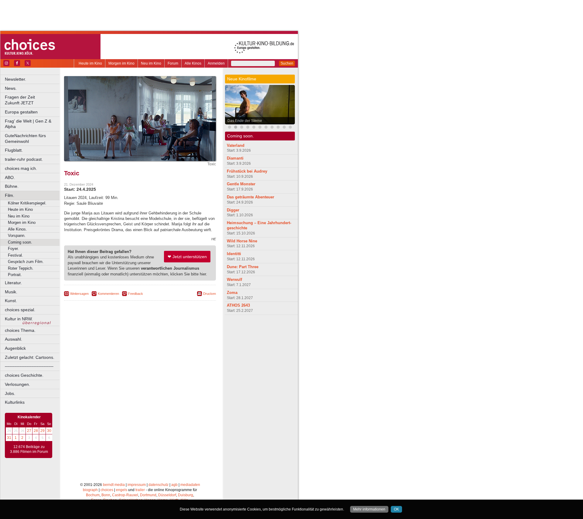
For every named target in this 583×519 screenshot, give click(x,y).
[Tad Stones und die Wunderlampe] (254, 128)
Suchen (287, 63)
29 (42, 431)
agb (174, 485)
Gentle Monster (241, 184)
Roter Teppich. (20, 268)
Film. (9, 195)
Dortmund (148, 495)
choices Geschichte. (24, 375)
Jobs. (10, 393)
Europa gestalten (21, 112)
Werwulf (234, 279)
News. (11, 88)
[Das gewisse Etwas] (272, 128)
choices (107, 490)
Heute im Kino (90, 63)
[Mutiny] (248, 128)
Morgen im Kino (121, 63)
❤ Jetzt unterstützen (187, 256)
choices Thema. (20, 330)
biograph (90, 490)
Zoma (232, 292)
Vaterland (235, 145)
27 (29, 431)
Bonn (105, 495)
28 (36, 431)
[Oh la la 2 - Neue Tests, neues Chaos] (242, 128)
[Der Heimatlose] (284, 128)
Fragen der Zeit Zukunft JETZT (32, 100)
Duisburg (185, 495)
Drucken (209, 293)
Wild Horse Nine (242, 241)
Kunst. (11, 300)
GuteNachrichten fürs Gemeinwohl (25, 138)
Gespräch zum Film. (26, 261)
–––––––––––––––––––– (29, 366)
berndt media (114, 485)
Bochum (93, 495)
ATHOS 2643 (238, 305)
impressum (137, 485)
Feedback (135, 293)
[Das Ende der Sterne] (236, 128)
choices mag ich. (21, 168)
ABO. (10, 177)
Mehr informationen (369, 509)
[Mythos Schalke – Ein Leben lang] (290, 128)
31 (9, 438)
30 (49, 431)
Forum (173, 63)
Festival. (15, 255)
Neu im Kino (151, 63)
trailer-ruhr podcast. (24, 159)
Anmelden (216, 63)
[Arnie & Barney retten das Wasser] (266, 128)
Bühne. (12, 186)
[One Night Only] (230, 128)
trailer (140, 490)
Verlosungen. (17, 384)
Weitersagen (79, 293)
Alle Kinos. (17, 229)
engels (121, 490)
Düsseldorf (167, 495)
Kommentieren (108, 293)
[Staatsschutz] (278, 128)
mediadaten (190, 485)
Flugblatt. (14, 150)
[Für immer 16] (260, 128)
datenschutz (158, 485)
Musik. (11, 291)
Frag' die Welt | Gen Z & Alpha (28, 124)
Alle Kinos (193, 63)
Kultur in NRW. (19, 318)
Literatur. (13, 282)
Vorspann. (17, 235)
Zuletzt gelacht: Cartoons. (29, 357)
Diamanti (235, 158)
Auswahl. (13, 339)
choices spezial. (20, 309)
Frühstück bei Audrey (247, 171)
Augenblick (15, 348)
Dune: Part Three (242, 267)
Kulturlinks (15, 402)
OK (396, 509)
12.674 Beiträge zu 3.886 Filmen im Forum (29, 449)
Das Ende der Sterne (244, 121)
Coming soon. (20, 242)
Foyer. (13, 248)
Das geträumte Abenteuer (250, 197)
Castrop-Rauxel (125, 495)
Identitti (234, 253)
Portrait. (15, 274)
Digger (233, 210)
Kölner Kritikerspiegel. (27, 203)
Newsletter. (15, 79)
